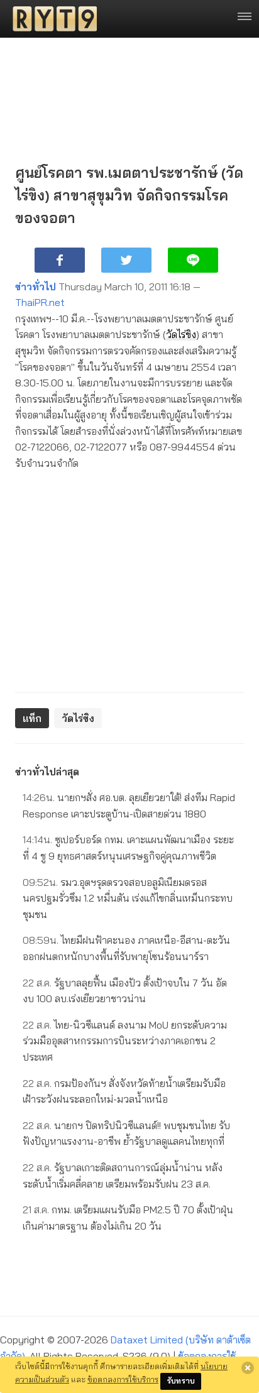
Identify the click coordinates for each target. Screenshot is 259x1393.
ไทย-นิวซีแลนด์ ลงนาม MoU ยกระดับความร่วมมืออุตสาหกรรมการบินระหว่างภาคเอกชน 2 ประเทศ (125, 1041)
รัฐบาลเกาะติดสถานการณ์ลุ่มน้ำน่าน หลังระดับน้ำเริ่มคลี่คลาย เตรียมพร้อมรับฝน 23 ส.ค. (123, 1175)
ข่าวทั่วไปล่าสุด (47, 771)
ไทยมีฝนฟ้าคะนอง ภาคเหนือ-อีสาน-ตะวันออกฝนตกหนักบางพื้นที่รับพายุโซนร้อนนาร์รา (126, 948)
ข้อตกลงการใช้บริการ (122, 1379)
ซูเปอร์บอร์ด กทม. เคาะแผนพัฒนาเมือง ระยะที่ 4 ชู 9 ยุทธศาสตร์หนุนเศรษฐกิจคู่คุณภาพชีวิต (128, 847)
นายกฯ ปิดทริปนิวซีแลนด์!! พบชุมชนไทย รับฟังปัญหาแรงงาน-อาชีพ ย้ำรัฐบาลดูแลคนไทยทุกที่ (126, 1133)
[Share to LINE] (193, 260)
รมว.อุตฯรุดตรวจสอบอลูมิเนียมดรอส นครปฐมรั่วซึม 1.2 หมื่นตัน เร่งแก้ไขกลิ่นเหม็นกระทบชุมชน (128, 898)
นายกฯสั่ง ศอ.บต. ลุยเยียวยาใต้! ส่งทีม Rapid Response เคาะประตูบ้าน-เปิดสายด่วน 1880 (129, 805)
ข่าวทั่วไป (35, 286)
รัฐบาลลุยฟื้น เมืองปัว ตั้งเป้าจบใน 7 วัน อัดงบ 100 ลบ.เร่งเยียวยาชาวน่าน (125, 990)
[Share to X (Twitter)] (126, 260)
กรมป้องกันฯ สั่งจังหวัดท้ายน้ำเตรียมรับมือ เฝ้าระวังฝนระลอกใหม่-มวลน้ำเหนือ (124, 1091)
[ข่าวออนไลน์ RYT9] (51, 19)
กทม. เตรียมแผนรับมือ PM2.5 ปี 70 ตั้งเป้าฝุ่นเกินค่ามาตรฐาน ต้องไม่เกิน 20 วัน (128, 1217)
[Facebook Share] (60, 260)
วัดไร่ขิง (181, 334)
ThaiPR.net (40, 302)
